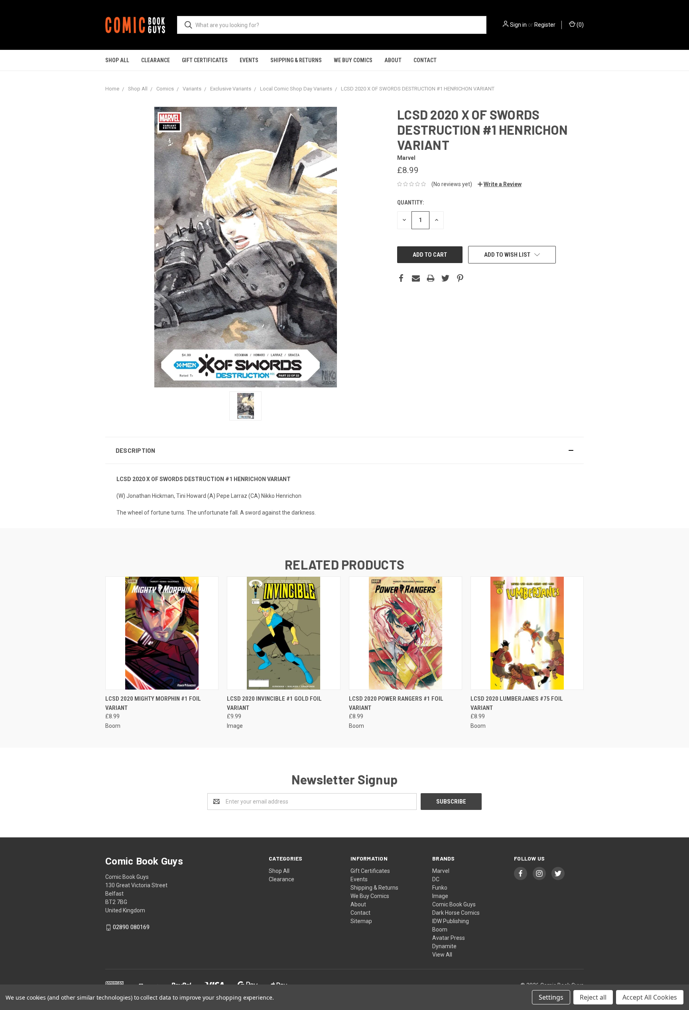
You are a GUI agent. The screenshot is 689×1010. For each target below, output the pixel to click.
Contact (425, 60)
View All (442, 954)
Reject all (593, 997)
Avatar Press (448, 938)
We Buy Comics (353, 60)
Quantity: (410, 202)
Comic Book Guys (454, 904)
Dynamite (444, 946)
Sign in (518, 25)
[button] (344, 450)
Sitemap (361, 921)
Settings (551, 997)
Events (249, 60)
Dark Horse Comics (456, 913)
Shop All (117, 60)
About (393, 60)
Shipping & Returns (296, 60)
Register (544, 25)
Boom (439, 929)
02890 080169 (131, 927)
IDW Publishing (450, 921)
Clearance (155, 60)
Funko (439, 887)
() (579, 25)
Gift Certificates (205, 60)
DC (435, 879)
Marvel (440, 871)
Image (440, 896)
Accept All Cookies (649, 997)
